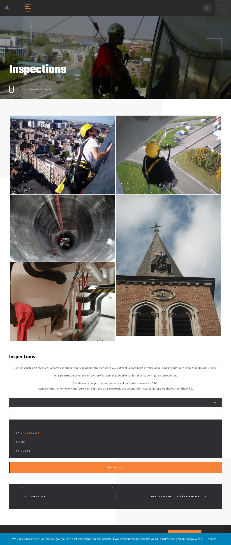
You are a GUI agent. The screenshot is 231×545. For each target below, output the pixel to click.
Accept (212, 538)
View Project (115, 467)
